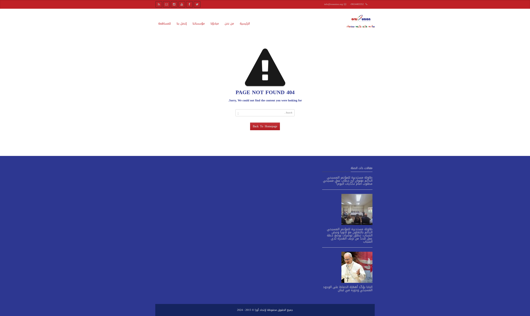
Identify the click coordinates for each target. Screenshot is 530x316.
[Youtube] (181, 4)
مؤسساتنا (199, 23)
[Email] (166, 4)
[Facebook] (189, 4)
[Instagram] (174, 4)
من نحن (229, 23)
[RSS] (158, 4)
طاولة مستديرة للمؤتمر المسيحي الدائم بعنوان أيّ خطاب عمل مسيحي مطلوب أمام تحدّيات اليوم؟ (347, 181)
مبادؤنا (215, 23)
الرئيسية (245, 23)
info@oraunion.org (333, 4)
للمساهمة (164, 23)
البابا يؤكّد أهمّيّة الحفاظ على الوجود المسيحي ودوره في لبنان (347, 288)
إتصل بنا (182, 23)
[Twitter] (197, 4)
